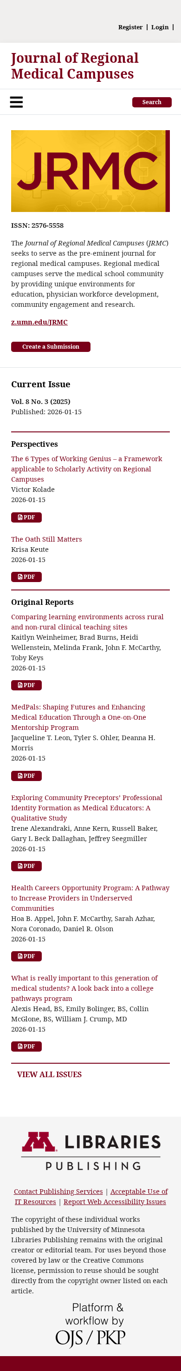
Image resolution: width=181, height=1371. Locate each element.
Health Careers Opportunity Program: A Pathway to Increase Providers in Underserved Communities (90, 898)
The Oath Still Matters (46, 538)
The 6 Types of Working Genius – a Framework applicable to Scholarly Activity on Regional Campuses (86, 468)
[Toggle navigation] (16, 102)
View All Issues (49, 1074)
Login (160, 27)
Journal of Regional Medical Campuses (75, 65)
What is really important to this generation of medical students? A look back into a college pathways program (84, 988)
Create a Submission (50, 347)
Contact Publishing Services (58, 1191)
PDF (28, 517)
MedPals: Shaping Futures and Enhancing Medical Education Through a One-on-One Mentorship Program (78, 717)
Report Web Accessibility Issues (115, 1201)
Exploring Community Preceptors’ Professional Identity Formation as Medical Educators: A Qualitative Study (86, 807)
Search (152, 102)
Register (130, 27)
